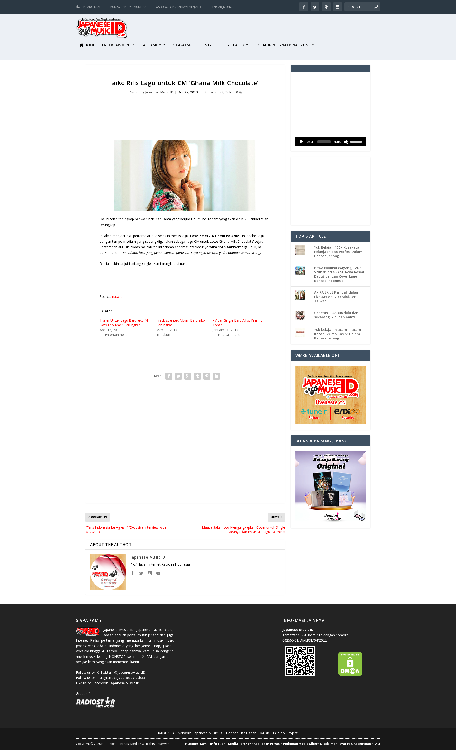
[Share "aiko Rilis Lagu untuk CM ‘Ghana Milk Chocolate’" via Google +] (188, 376)
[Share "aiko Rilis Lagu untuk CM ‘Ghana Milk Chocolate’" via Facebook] (169, 376)
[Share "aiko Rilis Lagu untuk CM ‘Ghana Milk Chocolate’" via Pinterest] (207, 376)
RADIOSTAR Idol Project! (279, 733)
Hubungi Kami (196, 743)
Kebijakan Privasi (267, 743)
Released (235, 45)
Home (89, 45)
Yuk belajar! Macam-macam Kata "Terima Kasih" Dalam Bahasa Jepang (337, 333)
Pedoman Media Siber (300, 743)
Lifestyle (207, 45)
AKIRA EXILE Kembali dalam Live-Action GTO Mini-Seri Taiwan (336, 296)
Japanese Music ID (159, 92)
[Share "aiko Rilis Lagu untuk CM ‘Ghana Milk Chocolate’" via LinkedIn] (216, 376)
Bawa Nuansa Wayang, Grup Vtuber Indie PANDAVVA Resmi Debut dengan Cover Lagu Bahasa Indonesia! (339, 274)
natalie (117, 296)
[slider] (356, 141)
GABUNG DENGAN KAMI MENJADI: (178, 7)
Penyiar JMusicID (223, 7)
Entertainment (116, 45)
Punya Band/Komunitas (128, 7)
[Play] (301, 141)
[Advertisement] (293, 28)
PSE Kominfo (312, 635)
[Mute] (346, 141)
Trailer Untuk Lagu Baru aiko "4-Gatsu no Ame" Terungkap (124, 322)
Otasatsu (182, 45)
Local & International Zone (283, 45)
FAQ (377, 743)
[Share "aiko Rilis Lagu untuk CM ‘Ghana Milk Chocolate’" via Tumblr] (197, 376)
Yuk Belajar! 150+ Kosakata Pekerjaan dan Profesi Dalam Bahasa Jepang (338, 251)
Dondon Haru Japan (241, 733)
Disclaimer (328, 743)
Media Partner (239, 743)
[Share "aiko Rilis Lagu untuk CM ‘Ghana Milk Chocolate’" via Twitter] (178, 376)
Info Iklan (218, 743)
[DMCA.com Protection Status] (350, 674)
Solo (228, 92)
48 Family (152, 45)
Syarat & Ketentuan (355, 743)
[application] (330, 141)
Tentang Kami (90, 7)
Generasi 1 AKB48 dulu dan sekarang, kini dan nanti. (336, 314)
